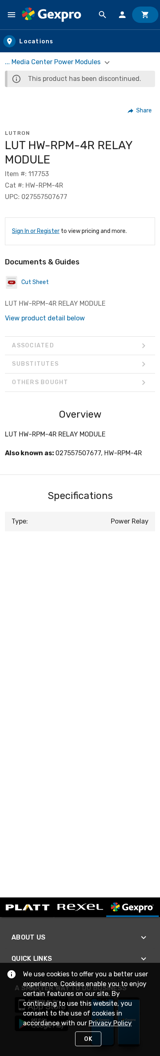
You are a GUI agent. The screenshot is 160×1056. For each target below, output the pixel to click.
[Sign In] (122, 15)
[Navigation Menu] (11, 15)
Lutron (17, 133)
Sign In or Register (35, 231)
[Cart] (145, 15)
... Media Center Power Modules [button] (53, 62)
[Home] (51, 15)
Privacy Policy (110, 1023)
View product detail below (45, 318)
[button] (140, 110)
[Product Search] (102, 15)
